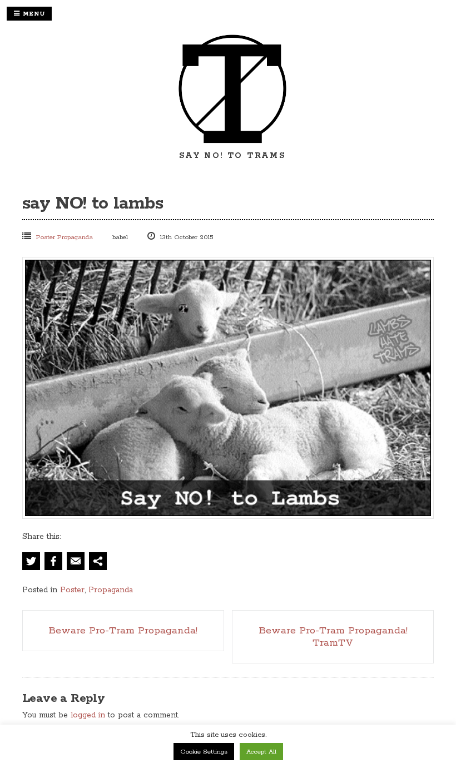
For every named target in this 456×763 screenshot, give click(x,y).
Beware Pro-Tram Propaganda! (122, 631)
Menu (32, 14)
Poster (45, 237)
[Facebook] (53, 563)
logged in (88, 715)
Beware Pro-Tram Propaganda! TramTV (333, 637)
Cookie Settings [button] (203, 751)
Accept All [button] (261, 751)
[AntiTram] (232, 142)
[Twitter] (32, 563)
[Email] (76, 563)
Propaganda (75, 237)
